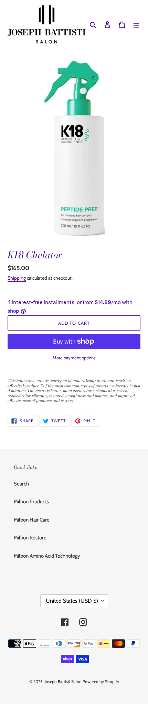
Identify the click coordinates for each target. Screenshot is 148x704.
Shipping (17, 278)
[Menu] (136, 24)
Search (21, 484)
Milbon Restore (30, 538)
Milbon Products (31, 502)
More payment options (74, 357)
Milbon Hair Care (32, 520)
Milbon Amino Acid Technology (47, 556)
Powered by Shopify (101, 681)
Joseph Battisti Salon (63, 681)
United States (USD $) (72, 600)
